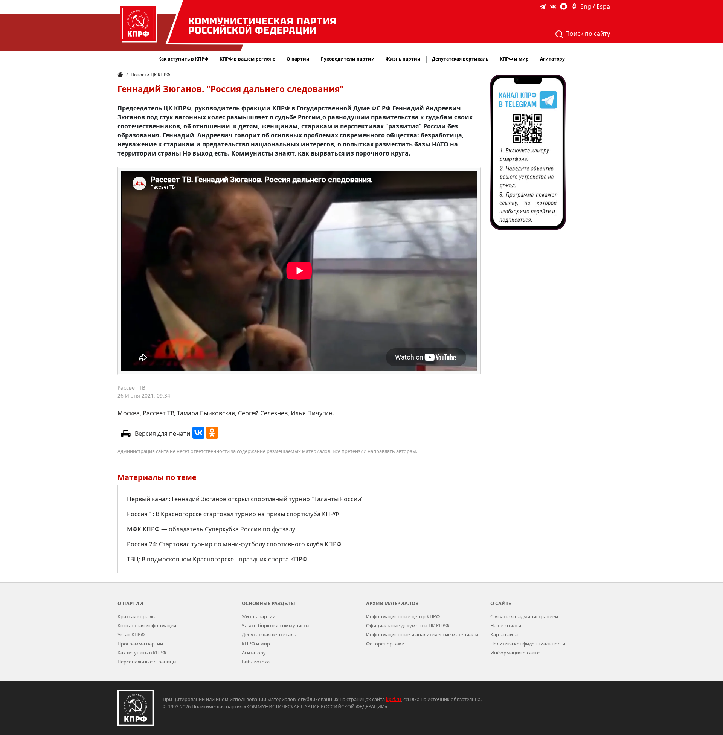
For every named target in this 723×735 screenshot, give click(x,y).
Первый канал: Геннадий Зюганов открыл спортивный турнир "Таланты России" (245, 499)
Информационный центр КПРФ (403, 616)
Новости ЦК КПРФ (150, 75)
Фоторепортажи (385, 643)
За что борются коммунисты (276, 625)
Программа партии (140, 643)
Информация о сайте (515, 652)
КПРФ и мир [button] (514, 59)
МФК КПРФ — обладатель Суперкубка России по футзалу (211, 529)
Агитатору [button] (552, 59)
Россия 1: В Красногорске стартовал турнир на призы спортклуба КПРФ (233, 514)
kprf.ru (393, 699)
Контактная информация (146, 625)
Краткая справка (136, 616)
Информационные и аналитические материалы (422, 634)
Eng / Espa (595, 6)
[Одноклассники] (212, 433)
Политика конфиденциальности (527, 643)
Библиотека (256, 661)
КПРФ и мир (256, 643)
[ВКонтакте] (198, 433)
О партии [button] (298, 59)
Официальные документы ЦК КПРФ (407, 625)
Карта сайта (504, 634)
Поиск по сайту (587, 33)
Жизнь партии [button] (403, 59)
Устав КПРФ (131, 634)
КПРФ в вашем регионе (247, 59)
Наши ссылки (505, 625)
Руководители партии (348, 59)
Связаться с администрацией (524, 616)
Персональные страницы (147, 661)
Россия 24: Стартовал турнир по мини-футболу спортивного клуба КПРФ (234, 544)
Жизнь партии (258, 616)
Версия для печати (162, 433)
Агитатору (254, 652)
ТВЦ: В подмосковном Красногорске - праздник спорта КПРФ (217, 559)
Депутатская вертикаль (269, 634)
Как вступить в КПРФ (183, 59)
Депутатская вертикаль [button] (460, 59)
